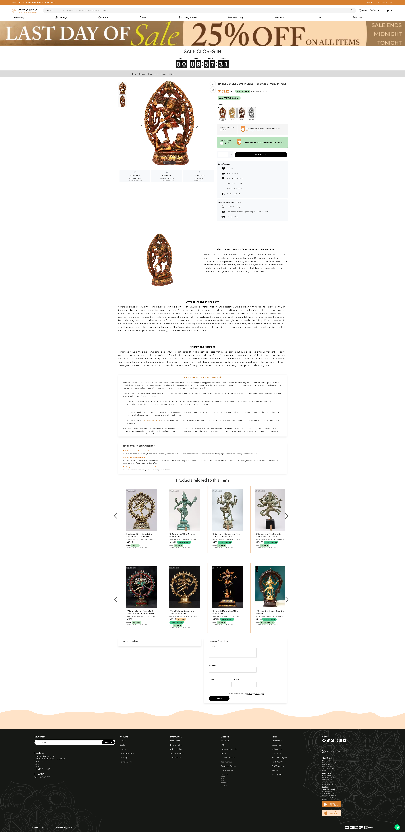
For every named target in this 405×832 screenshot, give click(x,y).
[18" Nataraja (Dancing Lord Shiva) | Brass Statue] (227, 608)
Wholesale (276, 753)
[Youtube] (344, 741)
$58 (224, 130)
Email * (211, 680)
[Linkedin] (340, 741)
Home (134, 74)
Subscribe (108, 742)
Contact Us (276, 741)
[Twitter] (328, 741)
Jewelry (123, 749)
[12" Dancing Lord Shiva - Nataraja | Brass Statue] (184, 531)
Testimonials (226, 762)
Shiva (171, 74)
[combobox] (207, 10)
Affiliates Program (280, 758)
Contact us (381, 2)
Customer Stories (228, 766)
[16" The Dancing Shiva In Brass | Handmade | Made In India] (122, 88)
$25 (227, 143)
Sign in (369, 2)
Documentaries (228, 758)
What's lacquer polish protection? (255, 131)
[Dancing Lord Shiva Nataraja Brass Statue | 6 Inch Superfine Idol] (141, 531)
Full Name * (213, 665)
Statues (142, 74)
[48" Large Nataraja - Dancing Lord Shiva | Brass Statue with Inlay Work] (141, 608)
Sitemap (275, 770)
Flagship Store (327, 761)
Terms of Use (248, 693)
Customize (276, 745)
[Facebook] (324, 741)
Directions (325, 770)
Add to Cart (261, 155)
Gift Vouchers (278, 766)
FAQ (391, 2)
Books (122, 745)
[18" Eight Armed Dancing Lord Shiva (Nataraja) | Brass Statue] (227, 531)
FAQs (223, 745)
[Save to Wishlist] (213, 84)
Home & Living (126, 762)
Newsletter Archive (229, 749)
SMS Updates (277, 775)
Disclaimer (175, 741)
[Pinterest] (332, 741)
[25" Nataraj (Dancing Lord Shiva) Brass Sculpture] (270, 608)
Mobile (236, 680)
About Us (225, 741)
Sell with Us (277, 749)
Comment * (213, 646)
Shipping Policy (177, 753)
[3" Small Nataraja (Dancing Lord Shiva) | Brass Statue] (184, 608)
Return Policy (153, 463)
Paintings (124, 758)
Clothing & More (127, 753)
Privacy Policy (259, 693)
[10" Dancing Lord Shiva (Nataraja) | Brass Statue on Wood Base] (270, 531)
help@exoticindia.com (162, 470)
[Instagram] (336, 741)
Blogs (223, 753)
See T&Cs (139, 180)
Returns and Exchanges (237, 212)
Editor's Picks (227, 770)
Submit (219, 698)
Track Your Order (279, 762)
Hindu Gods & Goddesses (157, 74)
